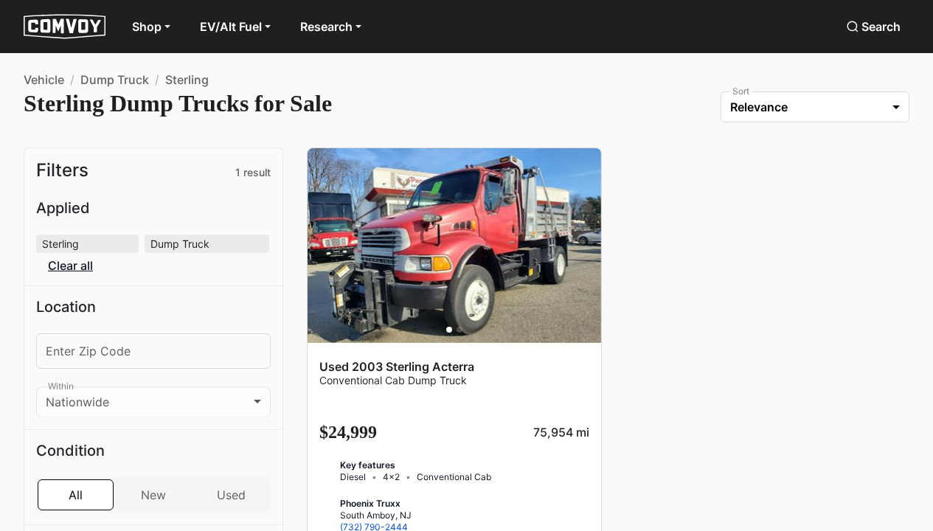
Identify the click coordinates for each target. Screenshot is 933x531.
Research (327, 26)
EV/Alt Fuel (231, 26)
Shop (147, 26)
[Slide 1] (449, 329)
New (153, 474)
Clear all (226, 244)
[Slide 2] (459, 329)
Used (231, 474)
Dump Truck (115, 79)
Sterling (186, 79)
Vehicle (44, 79)
